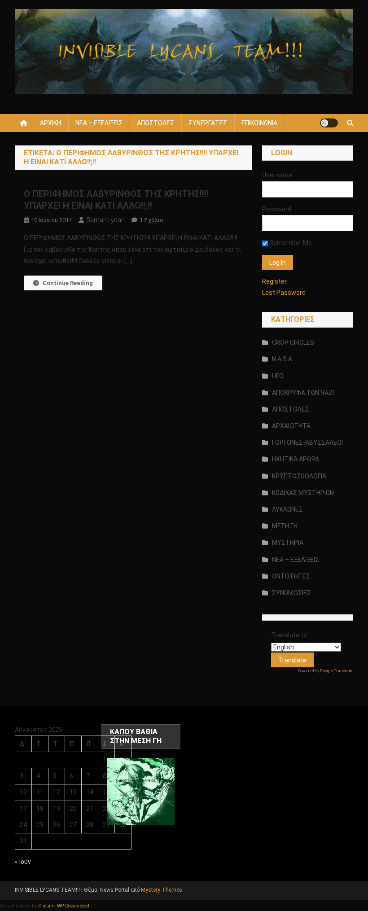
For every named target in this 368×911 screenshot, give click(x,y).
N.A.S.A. (283, 359)
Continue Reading (68, 283)
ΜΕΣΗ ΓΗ (285, 526)
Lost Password (284, 292)
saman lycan (105, 219)
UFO (278, 376)
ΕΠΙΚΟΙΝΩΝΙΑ (259, 123)
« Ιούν (23, 861)
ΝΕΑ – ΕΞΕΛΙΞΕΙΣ (99, 123)
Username (277, 175)
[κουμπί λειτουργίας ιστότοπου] (329, 122)
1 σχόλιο (151, 220)
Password (276, 209)
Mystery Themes (161, 890)
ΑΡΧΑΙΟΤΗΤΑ (291, 425)
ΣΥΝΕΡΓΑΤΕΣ (207, 123)
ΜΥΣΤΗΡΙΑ (287, 542)
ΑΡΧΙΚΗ (50, 123)
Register (274, 281)
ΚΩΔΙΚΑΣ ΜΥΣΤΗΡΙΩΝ (303, 492)
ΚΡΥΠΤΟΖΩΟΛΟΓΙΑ (299, 476)
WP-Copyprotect (73, 906)
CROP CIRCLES (293, 342)
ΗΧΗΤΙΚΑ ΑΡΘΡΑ (295, 459)
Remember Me (290, 242)
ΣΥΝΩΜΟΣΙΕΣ (291, 592)
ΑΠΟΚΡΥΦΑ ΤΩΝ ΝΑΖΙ (303, 392)
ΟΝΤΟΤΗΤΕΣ (291, 576)
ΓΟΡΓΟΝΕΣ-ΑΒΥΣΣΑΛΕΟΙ (307, 442)
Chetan (45, 906)
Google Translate (336, 671)
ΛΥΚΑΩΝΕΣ (287, 509)
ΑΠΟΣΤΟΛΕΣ (155, 123)
